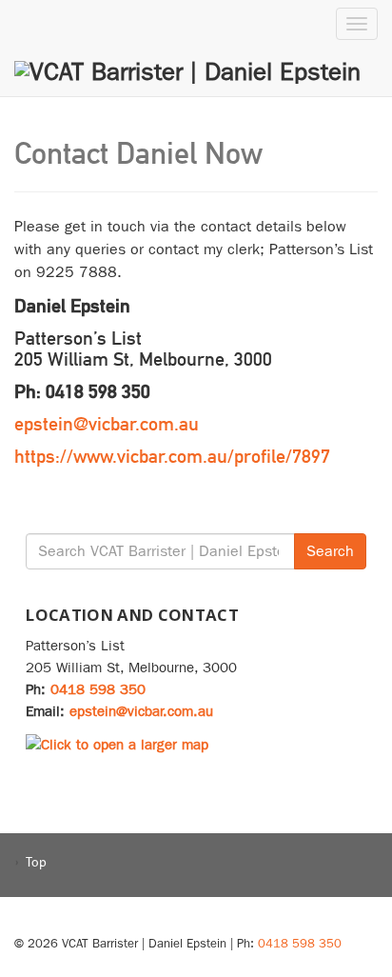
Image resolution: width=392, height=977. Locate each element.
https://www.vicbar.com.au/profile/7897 (172, 456)
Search (330, 551)
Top (36, 861)
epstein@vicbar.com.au (106, 423)
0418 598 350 (98, 689)
